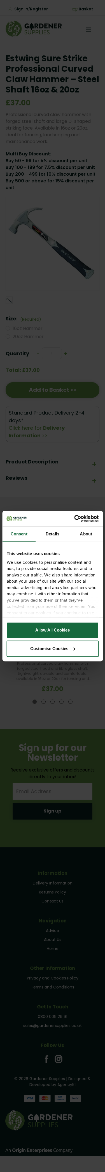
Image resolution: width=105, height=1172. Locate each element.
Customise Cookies (49, 648)
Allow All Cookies (52, 630)
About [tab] (86, 533)
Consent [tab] (19, 533)
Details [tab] (52, 533)
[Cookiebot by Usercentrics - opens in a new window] (75, 518)
